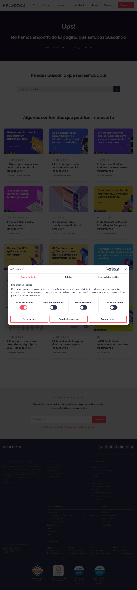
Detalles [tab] (68, 277)
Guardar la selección (69, 319)
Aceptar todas (108, 319)
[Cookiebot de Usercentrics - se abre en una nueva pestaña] (107, 269)
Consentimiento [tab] (28, 277)
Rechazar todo (29, 319)
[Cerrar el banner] (126, 269)
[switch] (53, 307)
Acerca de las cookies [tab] (108, 277)
